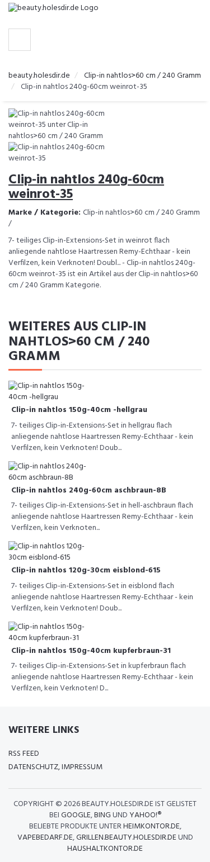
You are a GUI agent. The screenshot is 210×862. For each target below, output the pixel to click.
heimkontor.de (151, 826)
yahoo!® (145, 815)
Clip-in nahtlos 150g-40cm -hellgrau (79, 410)
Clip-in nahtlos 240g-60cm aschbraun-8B (88, 490)
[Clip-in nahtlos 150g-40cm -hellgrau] (53, 392)
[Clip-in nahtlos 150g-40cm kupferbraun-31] (53, 632)
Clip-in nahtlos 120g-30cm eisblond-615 (86, 570)
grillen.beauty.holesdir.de (126, 837)
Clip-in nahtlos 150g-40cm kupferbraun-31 (91, 651)
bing (102, 815)
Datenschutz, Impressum (55, 767)
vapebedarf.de (45, 837)
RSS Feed (23, 753)
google (76, 815)
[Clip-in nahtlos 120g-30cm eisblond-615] (53, 552)
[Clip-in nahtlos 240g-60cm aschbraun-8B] (53, 472)
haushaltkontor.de (105, 848)
